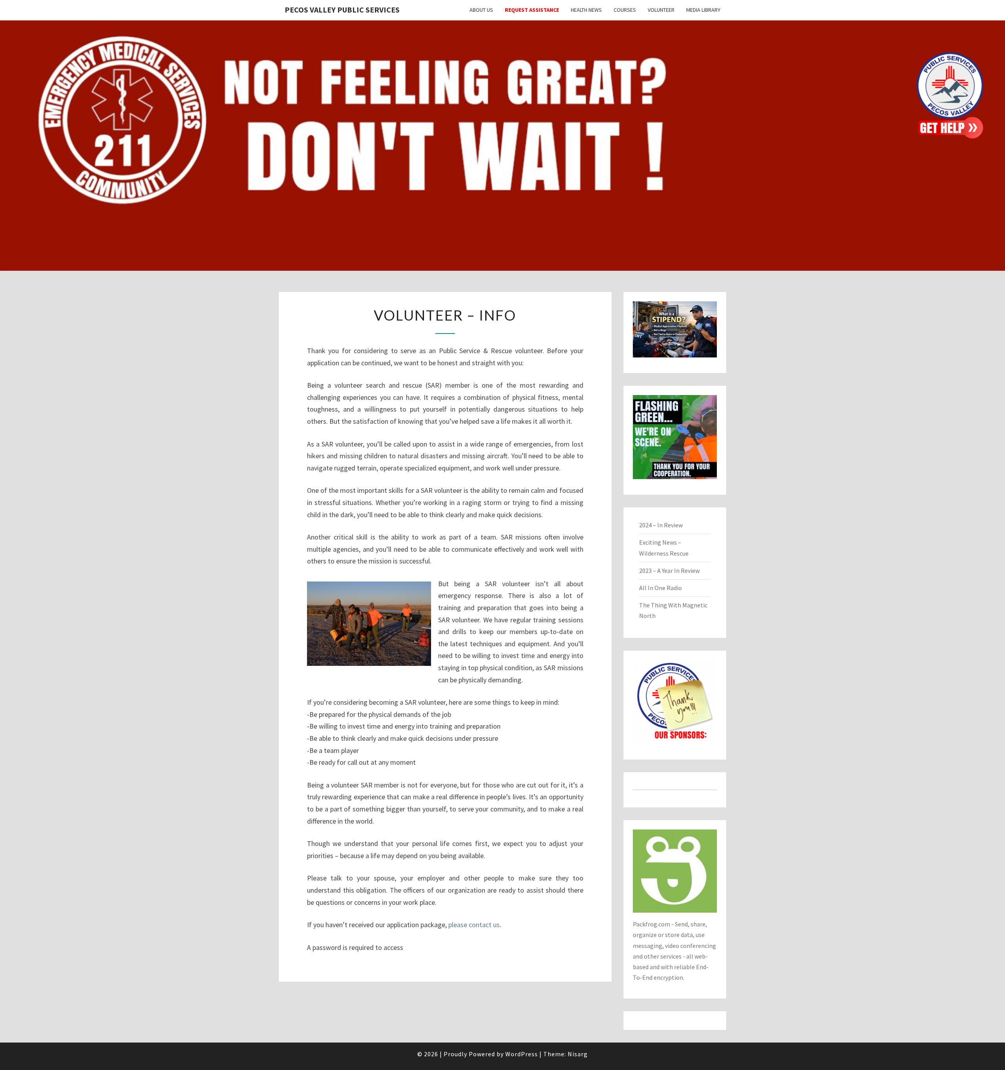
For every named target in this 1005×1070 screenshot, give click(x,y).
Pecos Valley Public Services (342, 10)
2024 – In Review (661, 525)
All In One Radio (660, 588)
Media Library (703, 9)
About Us (481, 9)
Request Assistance (532, 9)
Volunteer (661, 9)
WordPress (521, 1054)
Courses (625, 9)
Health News (586, 9)
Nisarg (578, 1054)
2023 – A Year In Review (669, 570)
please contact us (474, 924)
